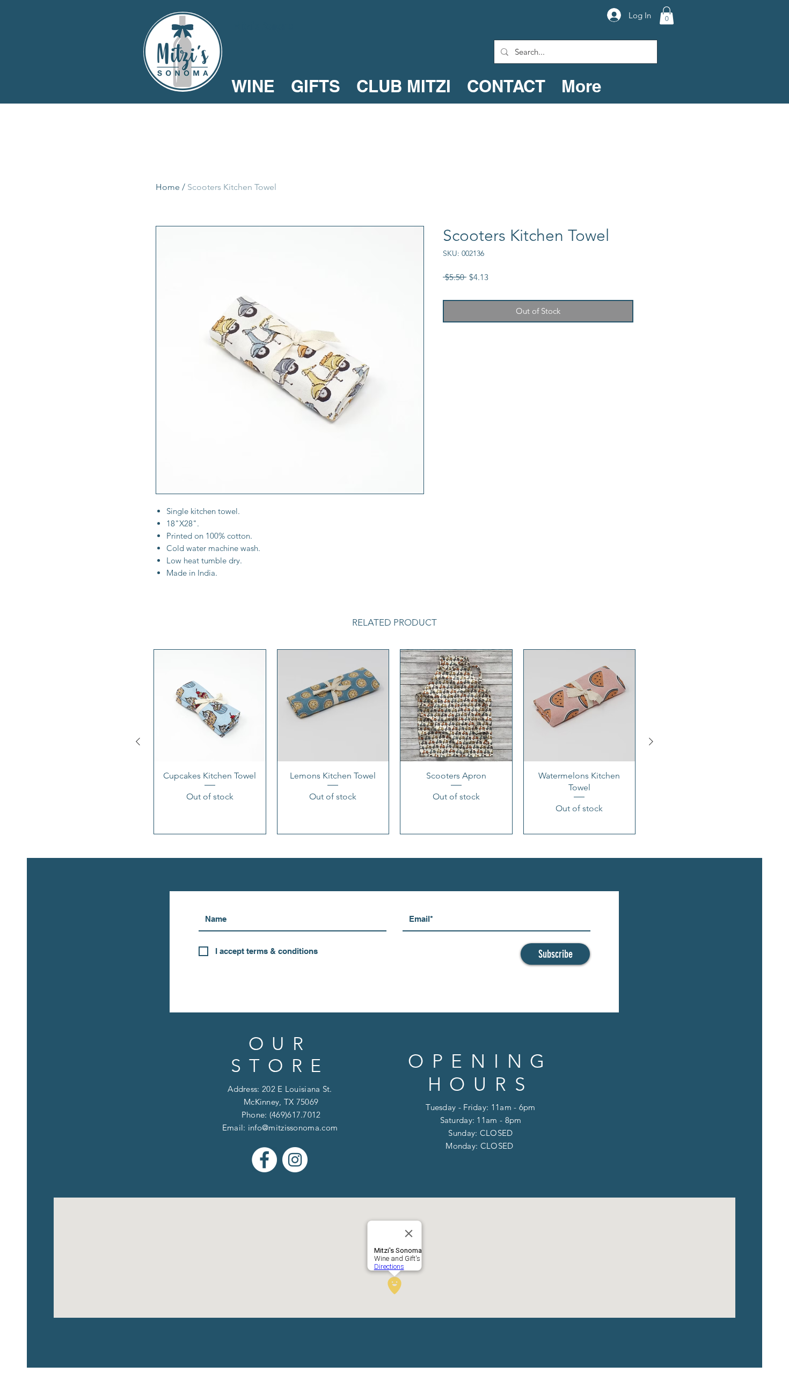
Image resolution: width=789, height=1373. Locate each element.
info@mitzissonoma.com (293, 1127)
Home (168, 187)
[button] (666, 15)
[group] (395, 742)
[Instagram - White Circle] (295, 1159)
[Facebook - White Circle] (264, 1159)
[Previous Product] (138, 741)
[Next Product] (651, 741)
